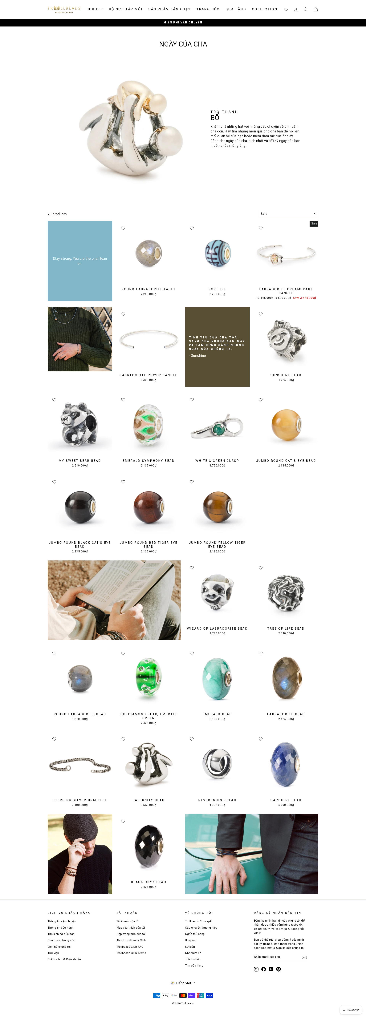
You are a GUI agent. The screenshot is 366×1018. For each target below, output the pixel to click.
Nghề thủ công (195, 934)
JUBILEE (95, 9)
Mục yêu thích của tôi (130, 927)
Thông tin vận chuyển (62, 921)
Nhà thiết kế (193, 953)
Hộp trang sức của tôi (131, 934)
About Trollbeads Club (131, 940)
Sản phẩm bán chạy (169, 9)
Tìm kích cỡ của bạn (61, 934)
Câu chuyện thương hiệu (201, 927)
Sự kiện (190, 946)
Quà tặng (236, 9)
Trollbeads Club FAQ (130, 946)
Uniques (190, 940)
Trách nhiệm (193, 959)
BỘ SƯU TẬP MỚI (126, 9)
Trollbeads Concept (198, 921)
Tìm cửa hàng (194, 965)
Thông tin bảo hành (60, 927)
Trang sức (208, 9)
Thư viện (53, 953)
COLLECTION (264, 9)
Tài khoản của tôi (127, 921)
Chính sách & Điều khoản (64, 959)
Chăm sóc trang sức (61, 940)
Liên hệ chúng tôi (59, 946)
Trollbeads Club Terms (131, 953)
